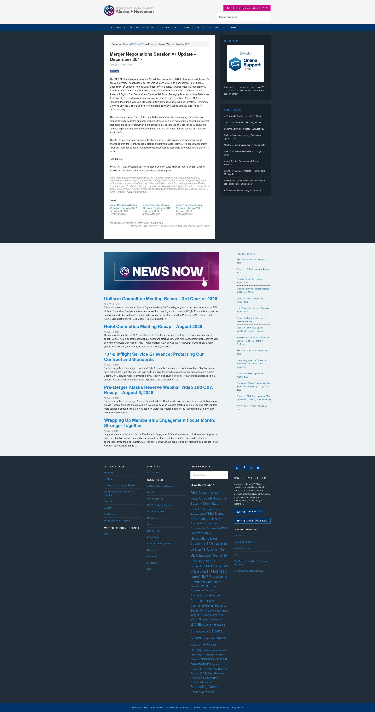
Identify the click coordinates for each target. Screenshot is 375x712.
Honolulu (108, 478)
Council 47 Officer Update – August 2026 (243, 122)
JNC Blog (197, 624)
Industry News (220, 610)
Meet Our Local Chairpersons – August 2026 (245, 144)
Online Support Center (244, 541)
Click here (229, 90)
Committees (212, 523)
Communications (155, 498)
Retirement (152, 556)
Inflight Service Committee (207, 615)
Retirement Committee (200, 682)
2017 (146, 225)
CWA (236, 554)
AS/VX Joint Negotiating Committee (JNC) (168, 225)
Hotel (149, 524)
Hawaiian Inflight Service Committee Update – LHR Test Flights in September (253, 341)
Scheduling (152, 562)
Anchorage (109, 472)
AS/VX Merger (129, 223)
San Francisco (110, 514)
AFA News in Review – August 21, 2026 (242, 116)
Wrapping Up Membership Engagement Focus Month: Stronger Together (159, 422)
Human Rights (153, 530)
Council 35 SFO (209, 560)
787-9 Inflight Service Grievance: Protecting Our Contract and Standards (154, 356)
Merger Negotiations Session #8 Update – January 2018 (189, 206)
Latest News (143, 223)
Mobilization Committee (213, 658)
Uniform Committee (202, 692)
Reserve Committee (204, 678)
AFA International (242, 548)
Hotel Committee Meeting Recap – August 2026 (153, 326)
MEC (106, 534)
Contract (222, 528)
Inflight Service (154, 537)
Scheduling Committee (207, 686)
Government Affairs (156, 511)
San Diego (109, 507)
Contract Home (154, 472)
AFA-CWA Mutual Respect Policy (249, 570)
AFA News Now (203, 492)
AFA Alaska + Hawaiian (129, 10)
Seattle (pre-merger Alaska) (117, 520)
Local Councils (208, 638)
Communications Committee (203, 528)
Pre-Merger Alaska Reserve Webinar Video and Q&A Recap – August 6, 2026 (158, 389)
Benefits (151, 492)
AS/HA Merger (214, 513)
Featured (214, 586)
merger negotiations (198, 225)
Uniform (151, 569)
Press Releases (216, 673)
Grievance (152, 517)
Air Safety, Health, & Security (160, 485)
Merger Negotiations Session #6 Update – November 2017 (123, 206)
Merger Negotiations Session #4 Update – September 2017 (156, 206)
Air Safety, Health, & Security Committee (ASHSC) (208, 503)
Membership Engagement (159, 543)
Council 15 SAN (201, 543)
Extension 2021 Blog (200, 586)
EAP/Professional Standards (160, 505)
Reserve (151, 549)
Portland (108, 501)
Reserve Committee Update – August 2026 (244, 128)
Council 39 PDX (201, 566)
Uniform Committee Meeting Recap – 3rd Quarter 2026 (160, 298)
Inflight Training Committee (206, 619)
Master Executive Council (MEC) (208, 643)
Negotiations (156, 223)
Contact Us (239, 535)
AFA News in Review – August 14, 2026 (242, 190)
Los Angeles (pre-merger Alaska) (119, 485)
